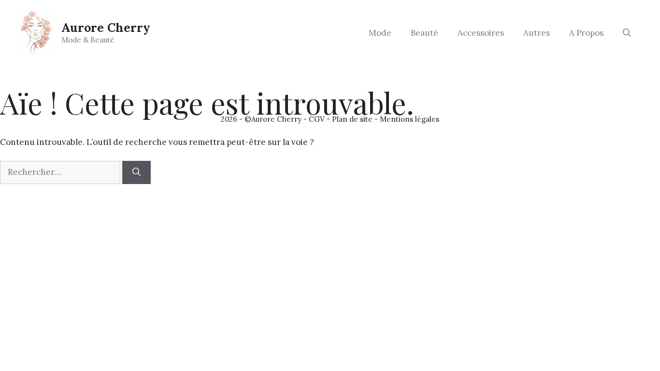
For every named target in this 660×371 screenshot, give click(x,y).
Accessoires (481, 33)
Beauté (424, 33)
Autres (536, 33)
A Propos (586, 33)
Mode (380, 33)
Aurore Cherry (105, 27)
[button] (627, 32)
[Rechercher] (136, 172)
